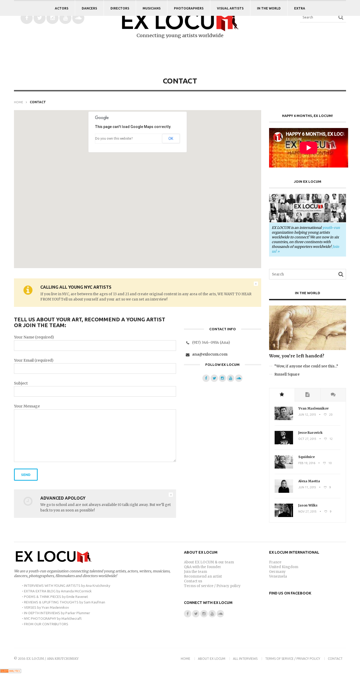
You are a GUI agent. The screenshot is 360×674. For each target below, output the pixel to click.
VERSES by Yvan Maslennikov (46, 607)
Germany (277, 571)
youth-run (331, 227)
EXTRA (299, 8)
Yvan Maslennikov (313, 408)
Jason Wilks (308, 505)
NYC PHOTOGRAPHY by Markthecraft (53, 618)
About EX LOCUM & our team (209, 562)
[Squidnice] (284, 467)
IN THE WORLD (269, 8)
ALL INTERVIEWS (245, 658)
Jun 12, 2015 (307, 414)
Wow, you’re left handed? (296, 355)
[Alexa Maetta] (284, 492)
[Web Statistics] (10, 672)
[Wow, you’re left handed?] (307, 349)
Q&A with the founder (202, 567)
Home (18, 102)
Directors (119, 8)
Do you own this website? (114, 138)
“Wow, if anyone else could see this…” (306, 366)
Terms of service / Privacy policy (212, 586)
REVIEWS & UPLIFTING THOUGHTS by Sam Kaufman (64, 602)
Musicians (151, 8)
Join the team (195, 571)
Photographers (188, 8)
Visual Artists (230, 8)
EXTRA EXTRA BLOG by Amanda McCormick (58, 591)
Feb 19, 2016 (306, 463)
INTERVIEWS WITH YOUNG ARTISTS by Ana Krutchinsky (67, 585)
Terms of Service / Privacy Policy (292, 658)
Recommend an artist (203, 576)
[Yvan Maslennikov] (284, 419)
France (275, 562)
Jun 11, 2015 (307, 487)
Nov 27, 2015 (307, 511)
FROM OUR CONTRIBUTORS (46, 624)
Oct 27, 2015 (307, 438)
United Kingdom (283, 567)
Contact (335, 658)
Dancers (89, 8)
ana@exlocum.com (209, 354)
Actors (61, 8)
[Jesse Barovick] (284, 443)
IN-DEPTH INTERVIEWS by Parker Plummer (57, 613)
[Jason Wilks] (284, 516)
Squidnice (306, 457)
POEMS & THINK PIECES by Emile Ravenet (56, 596)
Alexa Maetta (309, 481)
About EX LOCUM (211, 658)
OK (170, 138)
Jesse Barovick (310, 433)
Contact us (193, 581)
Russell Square (287, 374)
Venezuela (278, 576)
